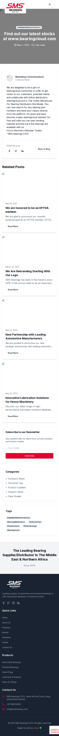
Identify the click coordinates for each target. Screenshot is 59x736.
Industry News (14, 491)
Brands (5, 632)
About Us (6, 622)
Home (5, 617)
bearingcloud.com (16, 100)
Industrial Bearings (10, 667)
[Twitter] (8, 603)
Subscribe (29, 456)
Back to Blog (44, 149)
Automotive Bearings (11, 662)
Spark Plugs (7, 672)
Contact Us (7, 647)
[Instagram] (13, 603)
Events (5, 642)
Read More (13, 226)
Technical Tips (14, 483)
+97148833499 (14, 704)
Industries (6, 637)
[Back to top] (53, 730)
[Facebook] (3, 603)
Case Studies (13, 496)
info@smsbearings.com (17, 709)
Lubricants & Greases (11, 677)
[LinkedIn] (18, 603)
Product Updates (16, 487)
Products (6, 627)
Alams (36, 728)
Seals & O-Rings (9, 682)
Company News (15, 478)
